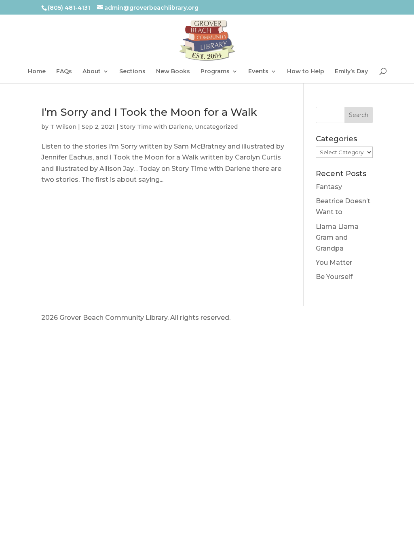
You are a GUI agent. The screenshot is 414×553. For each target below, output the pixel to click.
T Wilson (63, 126)
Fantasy (329, 187)
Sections (132, 71)
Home (37, 71)
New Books (173, 71)
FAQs (64, 71)
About (91, 71)
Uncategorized (216, 126)
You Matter (334, 262)
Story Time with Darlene (156, 126)
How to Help (305, 71)
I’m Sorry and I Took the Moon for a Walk (149, 112)
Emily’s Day (351, 71)
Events (258, 71)
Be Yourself (334, 277)
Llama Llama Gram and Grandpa (337, 237)
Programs (215, 71)
